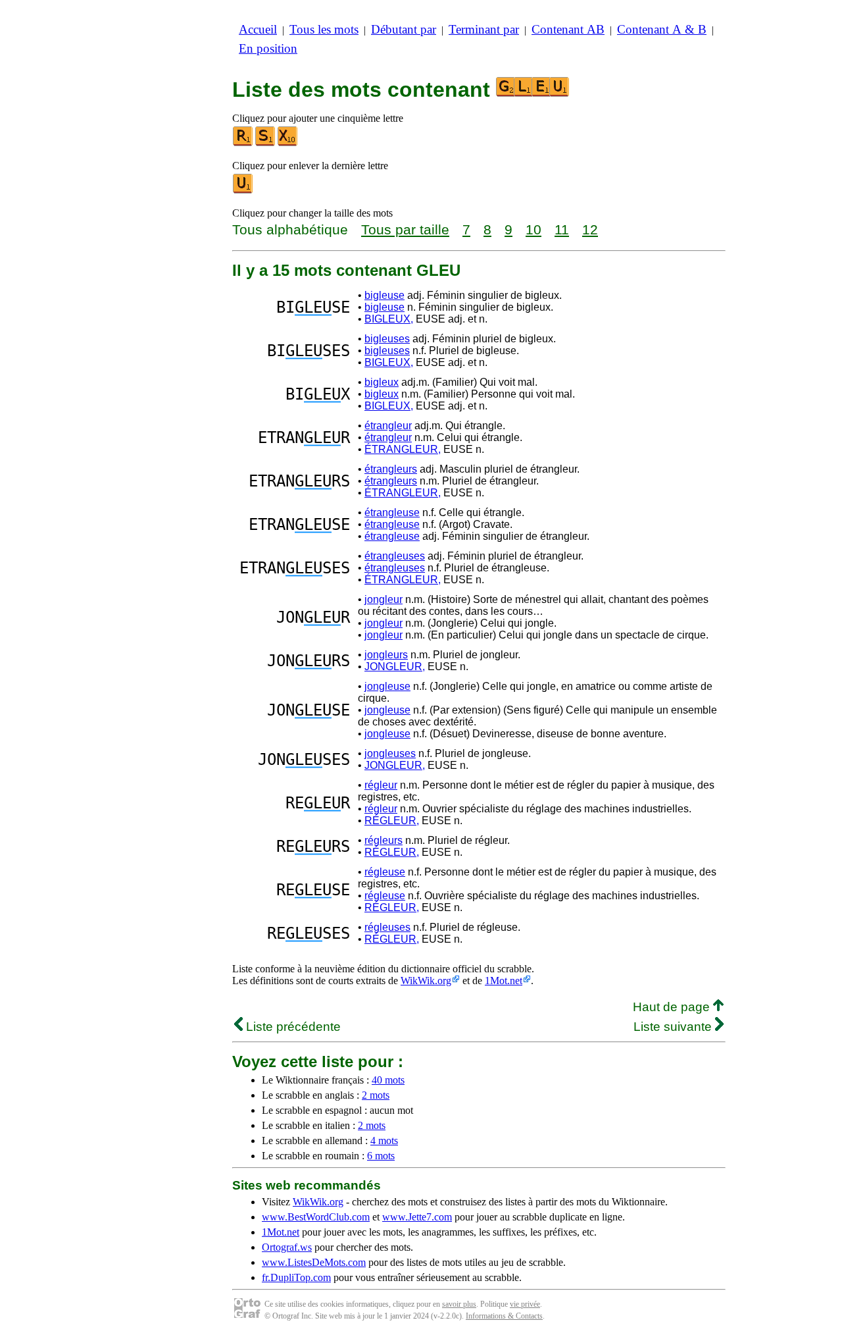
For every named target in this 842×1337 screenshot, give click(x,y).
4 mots (384, 1140)
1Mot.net (503, 980)
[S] (266, 143)
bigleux (381, 382)
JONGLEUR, (394, 666)
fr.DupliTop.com (296, 1277)
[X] (288, 143)
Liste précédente (292, 1027)
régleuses (387, 927)
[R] (243, 143)
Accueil (258, 29)
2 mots (375, 1095)
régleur (380, 785)
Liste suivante (674, 1027)
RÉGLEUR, (391, 820)
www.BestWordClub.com (316, 1216)
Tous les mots (324, 29)
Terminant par (484, 29)
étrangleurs (390, 469)
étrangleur (388, 425)
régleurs (383, 840)
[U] (243, 190)
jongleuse (387, 686)
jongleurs (386, 654)
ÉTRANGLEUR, (402, 449)
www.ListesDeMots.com (314, 1262)
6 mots (381, 1155)
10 (533, 229)
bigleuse (384, 295)
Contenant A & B (661, 29)
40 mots (388, 1080)
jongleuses (390, 753)
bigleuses (387, 338)
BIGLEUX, (388, 319)
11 (562, 229)
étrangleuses (394, 556)
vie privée (525, 1304)
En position (268, 48)
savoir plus (459, 1304)
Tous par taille (405, 229)
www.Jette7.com (417, 1216)
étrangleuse (392, 512)
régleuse (384, 872)
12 (590, 229)
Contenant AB (568, 29)
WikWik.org (426, 980)
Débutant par (403, 29)
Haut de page (673, 1007)
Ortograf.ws (287, 1247)
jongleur (383, 599)
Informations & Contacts (504, 1316)
